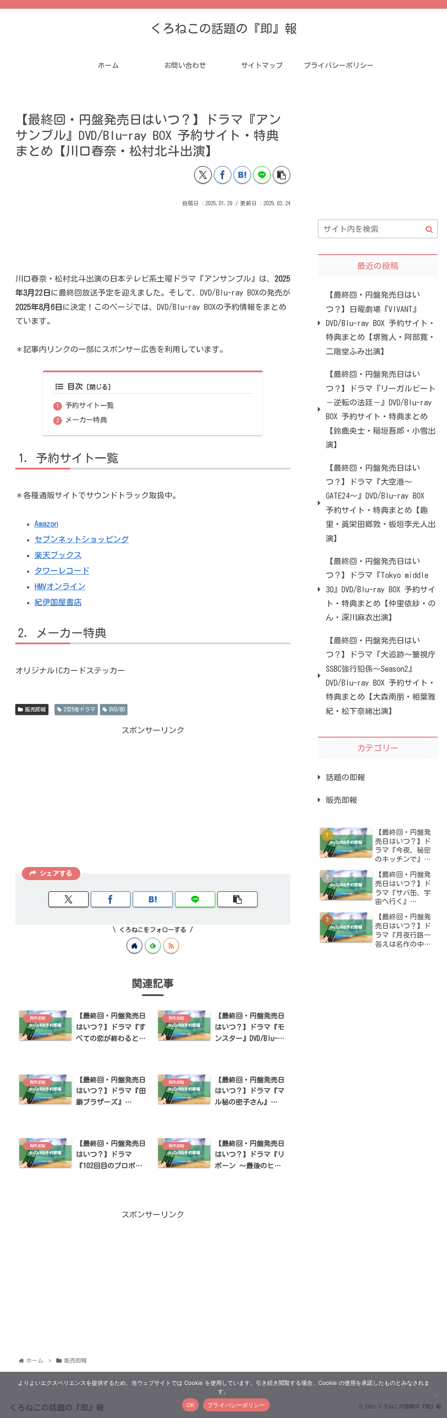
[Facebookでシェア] (222, 175)
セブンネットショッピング (81, 539)
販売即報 (35, 709)
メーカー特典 (86, 419)
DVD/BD (117, 709)
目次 (75, 386)
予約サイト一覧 (89, 405)
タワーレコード (61, 571)
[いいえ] (436, 1395)
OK (190, 1404)
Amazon (46, 523)
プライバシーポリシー (236, 1404)
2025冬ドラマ (79, 709)
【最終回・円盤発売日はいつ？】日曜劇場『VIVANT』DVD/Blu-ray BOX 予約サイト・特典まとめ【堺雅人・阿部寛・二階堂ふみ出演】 (381, 323)
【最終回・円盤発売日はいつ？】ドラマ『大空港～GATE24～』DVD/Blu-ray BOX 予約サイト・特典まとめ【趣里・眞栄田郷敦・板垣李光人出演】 (381, 503)
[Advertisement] (152, 235)
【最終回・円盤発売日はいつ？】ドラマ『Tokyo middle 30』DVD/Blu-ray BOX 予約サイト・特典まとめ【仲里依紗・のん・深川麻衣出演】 (381, 589)
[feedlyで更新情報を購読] (153, 945)
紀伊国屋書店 (58, 602)
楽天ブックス (58, 555)
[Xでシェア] (203, 175)
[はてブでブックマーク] (242, 175)
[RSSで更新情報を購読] (171, 945)
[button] (281, 175)
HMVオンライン (60, 586)
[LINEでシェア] (262, 175)
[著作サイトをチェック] (134, 945)
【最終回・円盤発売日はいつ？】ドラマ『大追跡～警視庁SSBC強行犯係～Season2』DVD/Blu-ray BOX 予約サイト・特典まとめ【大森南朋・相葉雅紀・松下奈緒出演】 (381, 675)
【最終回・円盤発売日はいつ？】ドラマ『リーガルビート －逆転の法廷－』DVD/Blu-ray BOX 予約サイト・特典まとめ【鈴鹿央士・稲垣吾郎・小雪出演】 (381, 409)
